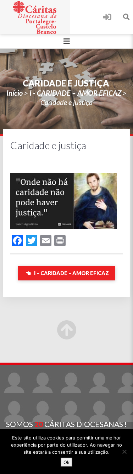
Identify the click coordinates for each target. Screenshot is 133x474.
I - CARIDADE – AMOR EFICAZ (75, 93)
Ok (66, 462)
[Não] (124, 451)
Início (14, 93)
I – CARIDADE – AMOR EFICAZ (71, 273)
